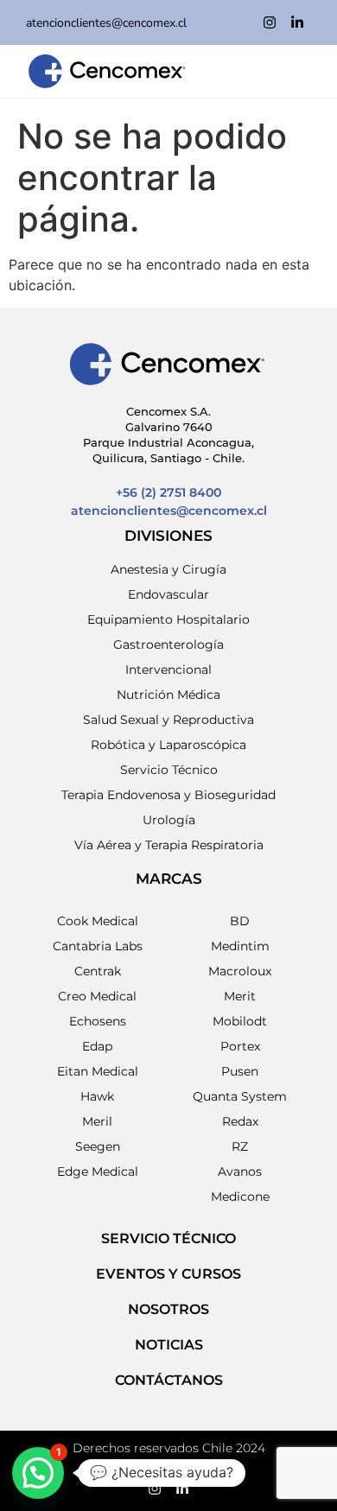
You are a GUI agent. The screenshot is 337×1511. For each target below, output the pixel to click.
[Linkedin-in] (297, 22)
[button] (38, 1473)
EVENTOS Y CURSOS (168, 1274)
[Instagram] (269, 22)
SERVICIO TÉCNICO (168, 1238)
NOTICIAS (169, 1344)
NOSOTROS (168, 1309)
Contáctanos (169, 1380)
